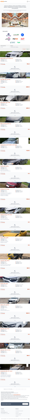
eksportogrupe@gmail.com (16, 394)
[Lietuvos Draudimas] (7, 38)
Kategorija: (11, 45)
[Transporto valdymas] (12, 43)
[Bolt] (19, 42)
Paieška (28, 49)
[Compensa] (16, 35)
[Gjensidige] (8, 34)
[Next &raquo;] (25, 389)
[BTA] (22, 38)
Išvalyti (24, 49)
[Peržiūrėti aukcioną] (15, 71)
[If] (22, 34)
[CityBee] (15, 39)
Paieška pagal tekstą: (3, 45)
